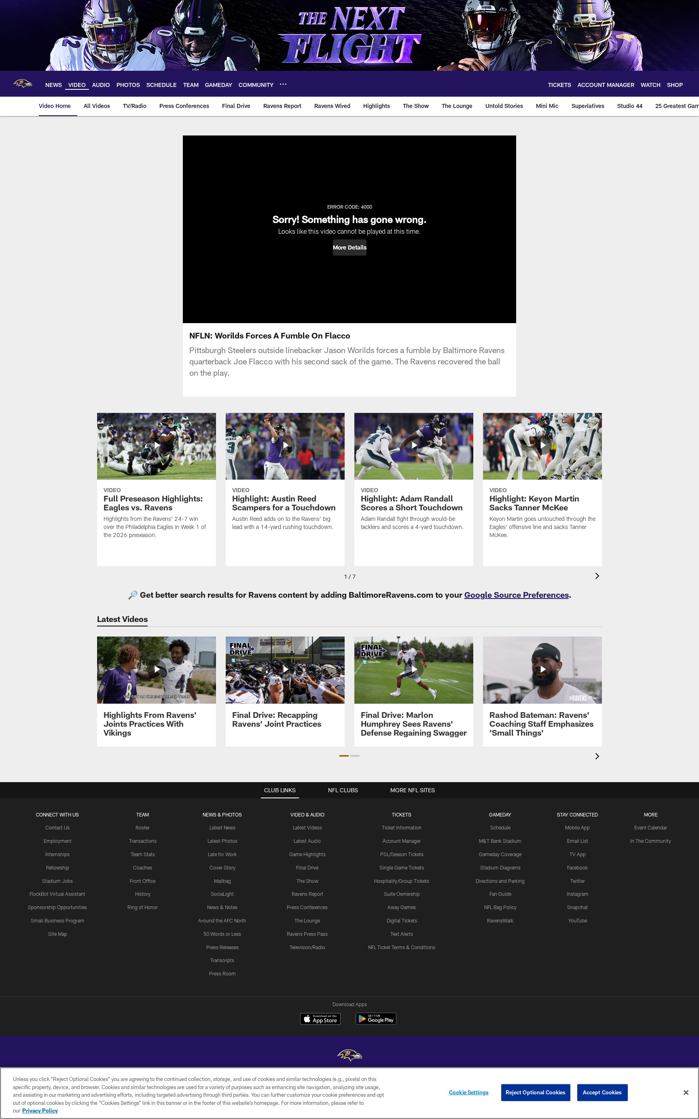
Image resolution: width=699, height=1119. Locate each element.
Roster (143, 827)
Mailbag (222, 881)
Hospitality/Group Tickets (401, 881)
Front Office (142, 881)
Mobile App (577, 827)
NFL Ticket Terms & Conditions (401, 947)
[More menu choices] (283, 84)
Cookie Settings (469, 1092)
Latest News (222, 827)
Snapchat (577, 907)
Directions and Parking (500, 881)
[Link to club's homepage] (22, 83)
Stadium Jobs (57, 881)
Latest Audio (307, 841)
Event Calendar (650, 827)
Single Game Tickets (401, 867)
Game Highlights (307, 854)
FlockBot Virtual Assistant (57, 894)
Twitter (577, 881)
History (142, 894)
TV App (578, 854)
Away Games (402, 907)
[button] (349, 247)
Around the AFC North (222, 920)
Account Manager (402, 841)
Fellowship (57, 867)
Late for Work (222, 854)
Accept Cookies (602, 1092)
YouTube (577, 920)
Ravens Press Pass (307, 934)
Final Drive (307, 867)
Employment (58, 841)
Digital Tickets (402, 920)
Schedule (500, 827)
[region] (349, 1093)
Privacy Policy (40, 1110)
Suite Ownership (402, 894)
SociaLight (222, 894)
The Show (307, 881)
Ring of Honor (142, 907)
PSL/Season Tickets (402, 854)
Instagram (578, 894)
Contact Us (57, 827)
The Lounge (307, 920)
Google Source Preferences (516, 594)
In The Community (650, 841)
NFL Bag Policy (500, 907)
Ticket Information (402, 827)
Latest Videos (307, 827)
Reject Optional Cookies (536, 1092)
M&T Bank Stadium (500, 841)
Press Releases (222, 947)
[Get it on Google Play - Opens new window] (376, 1023)
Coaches (142, 867)
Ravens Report (307, 894)
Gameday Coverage (500, 854)
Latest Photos (222, 841)
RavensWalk (500, 920)
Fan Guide (500, 894)
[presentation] (598, 577)
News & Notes (222, 907)
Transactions (143, 841)
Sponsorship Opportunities (57, 907)
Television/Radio (307, 947)
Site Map (57, 934)
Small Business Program (58, 920)
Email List (577, 841)
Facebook (577, 867)
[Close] (686, 1093)
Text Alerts (401, 934)
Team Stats (143, 854)
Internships (57, 854)
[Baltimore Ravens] (349, 1056)
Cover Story (222, 867)
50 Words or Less (222, 934)
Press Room (222, 973)
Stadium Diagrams (500, 867)
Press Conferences (307, 907)
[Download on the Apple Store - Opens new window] (320, 1020)
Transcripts (222, 960)
